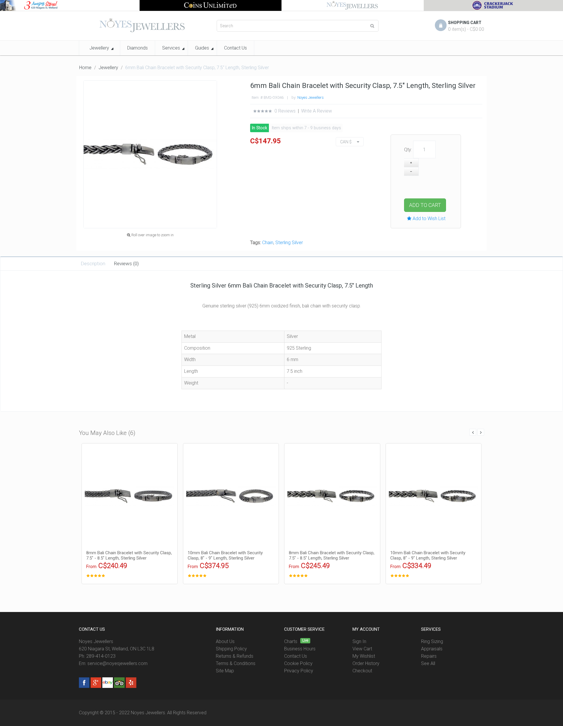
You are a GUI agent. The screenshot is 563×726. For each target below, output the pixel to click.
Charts (290, 641)
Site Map (225, 671)
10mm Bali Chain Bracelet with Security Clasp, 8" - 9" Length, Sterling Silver (225, 555)
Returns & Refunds (234, 656)
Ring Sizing (432, 641)
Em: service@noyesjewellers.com (113, 663)
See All (428, 663)
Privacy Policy (298, 671)
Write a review (316, 111)
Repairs (429, 656)
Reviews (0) (126, 263)
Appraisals (431, 649)
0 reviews (285, 111)
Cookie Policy (298, 663)
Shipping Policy (231, 649)
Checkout (362, 671)
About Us (225, 641)
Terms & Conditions (235, 663)
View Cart (362, 649)
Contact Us (295, 656)
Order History (365, 663)
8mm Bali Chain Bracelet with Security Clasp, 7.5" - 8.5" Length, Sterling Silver (129, 555)
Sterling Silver (289, 242)
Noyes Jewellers (310, 97)
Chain (267, 242)
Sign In (359, 641)
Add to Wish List (428, 218)
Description (93, 263)
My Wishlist (363, 656)
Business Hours (300, 649)
